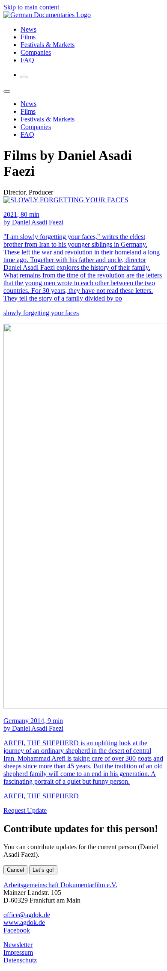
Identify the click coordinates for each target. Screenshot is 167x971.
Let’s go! (43, 870)
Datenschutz (20, 960)
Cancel (15, 870)
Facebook (16, 930)
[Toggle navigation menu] (24, 77)
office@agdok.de (26, 914)
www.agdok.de (24, 922)
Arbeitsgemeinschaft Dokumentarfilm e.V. (60, 884)
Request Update (25, 810)
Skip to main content (31, 7)
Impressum (18, 952)
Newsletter (18, 944)
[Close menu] (6, 91)
